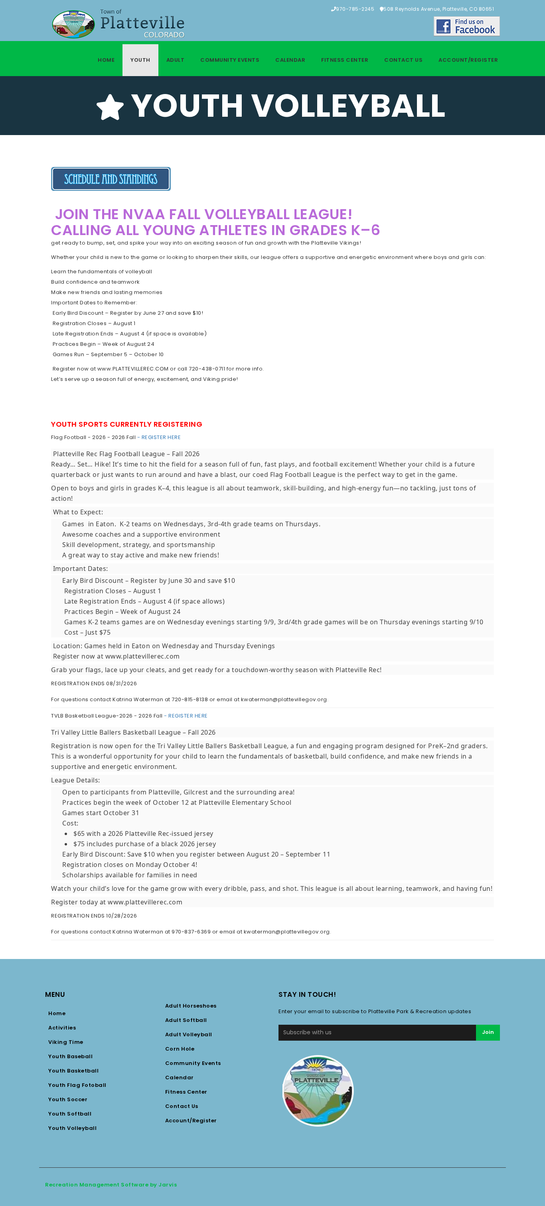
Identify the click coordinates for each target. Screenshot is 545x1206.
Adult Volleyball (188, 1034)
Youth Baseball (70, 1056)
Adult (175, 60)
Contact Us (403, 60)
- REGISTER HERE (158, 437)
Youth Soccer (67, 1099)
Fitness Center (344, 60)
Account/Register (468, 60)
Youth (140, 60)
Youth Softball (69, 1114)
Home (106, 60)
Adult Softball (186, 1020)
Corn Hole (180, 1049)
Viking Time (65, 1042)
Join (488, 1032)
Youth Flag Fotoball (77, 1085)
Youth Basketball (73, 1071)
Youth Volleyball (72, 1128)
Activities (62, 1027)
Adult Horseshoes (191, 1006)
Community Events (229, 60)
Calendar (290, 60)
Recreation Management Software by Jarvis (111, 1184)
